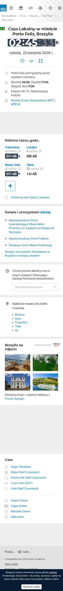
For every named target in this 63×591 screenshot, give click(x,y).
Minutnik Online (20, 511)
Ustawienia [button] (59, 7)
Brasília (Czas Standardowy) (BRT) (33, 100)
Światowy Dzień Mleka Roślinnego (30, 245)
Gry (40, 7)
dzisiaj (45, 212)
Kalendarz (21, 7)
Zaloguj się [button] (50, 7)
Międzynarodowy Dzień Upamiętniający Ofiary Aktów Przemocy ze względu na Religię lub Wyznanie (31, 226)
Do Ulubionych (22, 61)
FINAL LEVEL (11, 564)
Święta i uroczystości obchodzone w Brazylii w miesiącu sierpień (27, 253)
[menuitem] (11, 7)
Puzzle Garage (14, 398)
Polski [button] (9, 551)
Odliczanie (17, 516)
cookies (53, 572)
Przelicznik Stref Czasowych (28, 477)
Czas (11, 7)
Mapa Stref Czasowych (25, 472)
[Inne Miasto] (10, 186)
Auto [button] (26, 551)
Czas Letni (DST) (21, 483)
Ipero (18, 318)
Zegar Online (19, 505)
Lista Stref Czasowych (24, 488)
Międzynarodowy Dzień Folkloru (29, 238)
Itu (16, 330)
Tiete (18, 326)
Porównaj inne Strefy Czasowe (30, 197)
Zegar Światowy (21, 466)
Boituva (19, 314)
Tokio (30, 165)
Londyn (31, 147)
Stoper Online (19, 500)
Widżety (30, 7)
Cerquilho (21, 322)
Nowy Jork (12, 165)
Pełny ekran (40, 61)
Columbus (12, 147)
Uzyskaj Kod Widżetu (31, 61)
